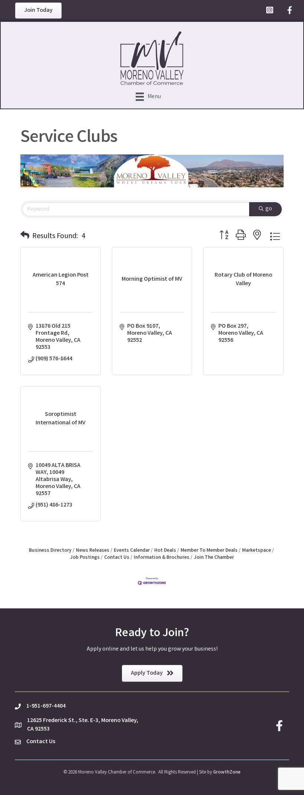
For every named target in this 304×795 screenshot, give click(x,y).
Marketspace (256, 550)
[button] (24, 236)
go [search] (268, 209)
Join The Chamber (214, 557)
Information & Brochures (161, 557)
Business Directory (50, 550)
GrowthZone (227, 772)
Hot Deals (165, 550)
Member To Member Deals (209, 550)
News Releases (92, 550)
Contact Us (116, 557)
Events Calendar (132, 550)
